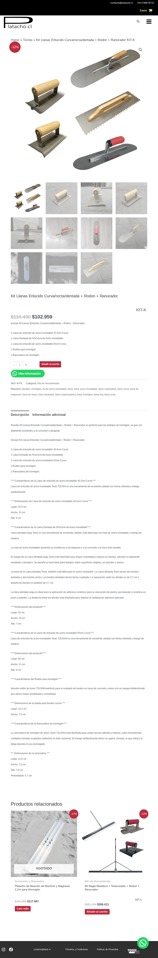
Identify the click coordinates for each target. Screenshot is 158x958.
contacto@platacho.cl (121, 3)
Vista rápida (44, 873)
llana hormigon (85, 394)
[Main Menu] (149, 21)
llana (70, 389)
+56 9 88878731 (145, 3)
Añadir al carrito (50, 364)
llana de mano (29, 394)
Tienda (27, 40)
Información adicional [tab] (49, 415)
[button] (138, 21)
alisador (26, 389)
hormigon (36, 389)
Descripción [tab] (20, 415)
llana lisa (98, 394)
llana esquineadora (65, 394)
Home (15, 40)
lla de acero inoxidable (54, 389)
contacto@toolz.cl (42, 949)
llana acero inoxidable (85, 389)
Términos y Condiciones (76, 949)
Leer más (23, 908)
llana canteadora (107, 389)
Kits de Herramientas (48, 383)
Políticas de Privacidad (107, 949)
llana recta (109, 394)
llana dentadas (46, 394)
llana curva (123, 389)
